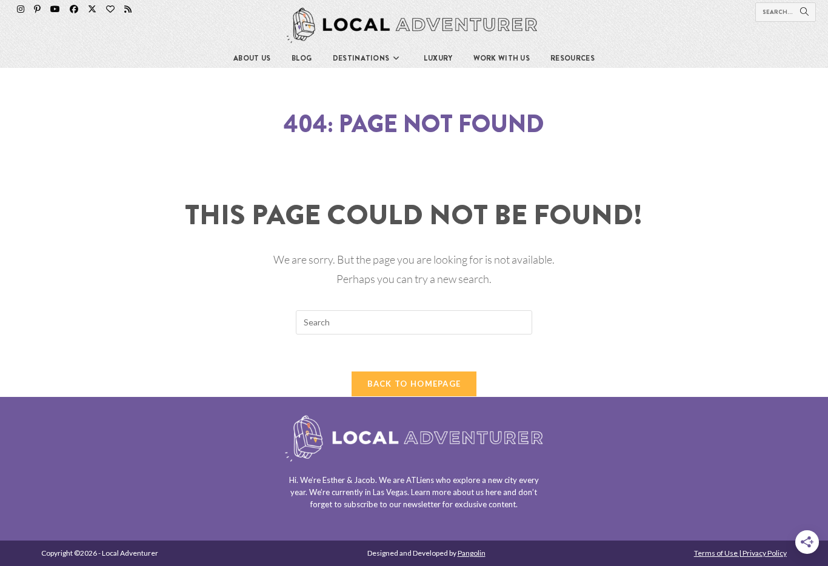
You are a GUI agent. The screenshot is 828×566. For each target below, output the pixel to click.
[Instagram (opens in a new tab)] (20, 9)
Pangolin (472, 553)
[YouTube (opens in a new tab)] (55, 9)
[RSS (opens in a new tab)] (127, 9)
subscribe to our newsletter (392, 504)
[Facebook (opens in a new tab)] (74, 9)
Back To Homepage (414, 383)
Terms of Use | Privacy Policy (740, 553)
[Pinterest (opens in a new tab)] (37, 9)
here (493, 492)
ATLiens (420, 480)
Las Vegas (390, 492)
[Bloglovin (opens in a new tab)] (110, 9)
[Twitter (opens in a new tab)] (92, 9)
